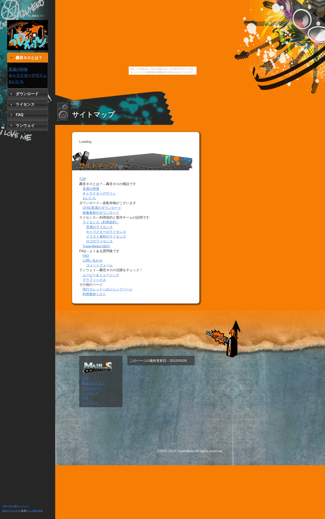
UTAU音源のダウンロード (102, 208)
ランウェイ (25, 125)
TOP (82, 179)
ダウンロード (27, 93)
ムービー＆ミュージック (101, 275)
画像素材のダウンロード (101, 213)
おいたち (16, 81)
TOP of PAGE (221, 334)
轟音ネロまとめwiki (11, 510)
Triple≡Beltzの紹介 (96, 246)
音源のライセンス (99, 227)
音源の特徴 (18, 69)
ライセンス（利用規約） (101, 222)
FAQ (20, 114)
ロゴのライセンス (99, 241)
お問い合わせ (8, 506)
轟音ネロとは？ (29, 57)
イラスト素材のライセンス (106, 236)
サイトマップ (22, 506)
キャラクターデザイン (28, 75)
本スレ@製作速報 (34, 510)
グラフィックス (94, 280)
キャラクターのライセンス (106, 232)
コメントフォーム (99, 265)
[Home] (27, 45)
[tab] (27, 58)
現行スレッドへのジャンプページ (108, 289)
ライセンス (25, 104)
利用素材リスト (94, 294)
